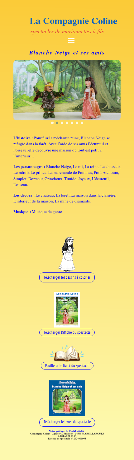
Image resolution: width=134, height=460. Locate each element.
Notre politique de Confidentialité (67, 431)
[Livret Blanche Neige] (67, 414)
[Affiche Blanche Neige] (67, 325)
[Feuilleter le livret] (67, 360)
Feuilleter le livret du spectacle (67, 365)
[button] (52, 123)
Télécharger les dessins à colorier (67, 277)
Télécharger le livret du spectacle (67, 421)
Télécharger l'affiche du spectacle (67, 332)
